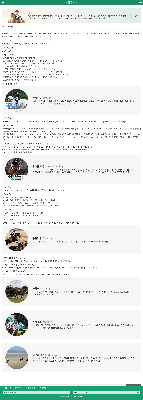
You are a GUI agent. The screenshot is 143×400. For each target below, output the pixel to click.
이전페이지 (2, 2)
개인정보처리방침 (21, 388)
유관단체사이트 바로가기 (11, 392)
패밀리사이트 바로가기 (80, 392)
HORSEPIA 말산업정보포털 (71, 2)
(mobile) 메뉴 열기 (140, 2)
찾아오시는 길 (7, 388)
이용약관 (32, 388)
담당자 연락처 (43, 388)
